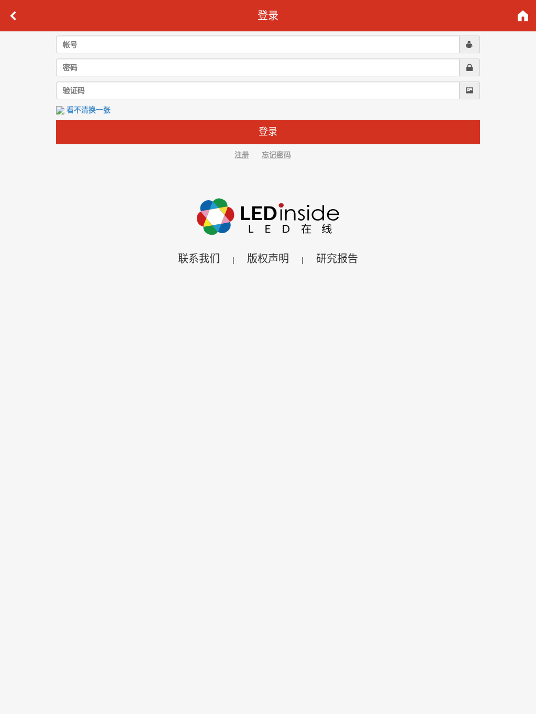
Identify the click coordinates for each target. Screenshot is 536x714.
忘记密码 (276, 155)
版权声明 (268, 258)
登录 (268, 131)
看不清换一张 (88, 110)
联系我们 (199, 258)
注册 (241, 155)
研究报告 (337, 258)
